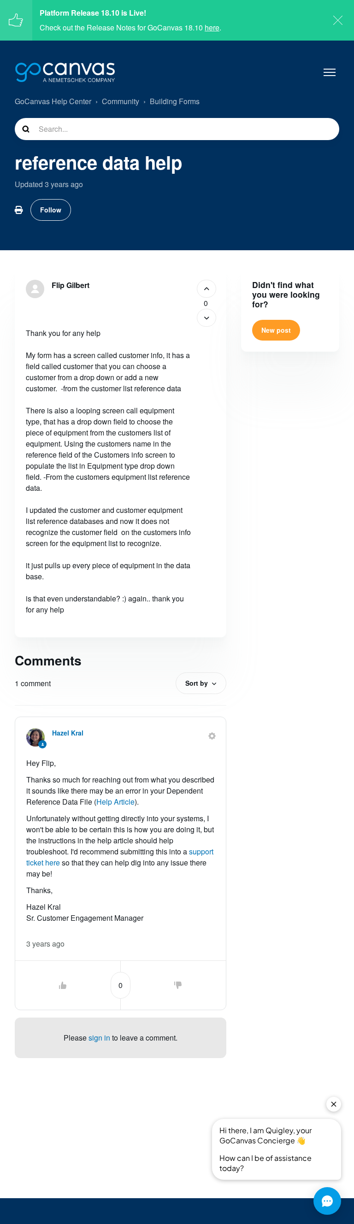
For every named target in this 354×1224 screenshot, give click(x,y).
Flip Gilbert (70, 285)
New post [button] (276, 330)
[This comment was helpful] (62, 985)
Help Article (115, 801)
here (212, 27)
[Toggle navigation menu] (329, 72)
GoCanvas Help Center (53, 101)
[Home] (65, 72)
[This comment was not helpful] (177, 985)
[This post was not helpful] (207, 318)
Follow (50, 209)
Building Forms (175, 101)
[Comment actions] (212, 736)
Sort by (196, 683)
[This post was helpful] (207, 289)
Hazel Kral (67, 732)
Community (120, 101)
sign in (99, 1037)
